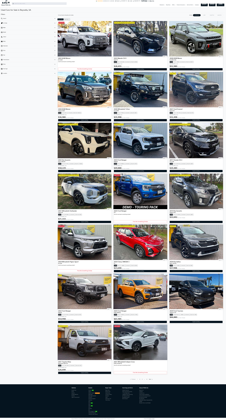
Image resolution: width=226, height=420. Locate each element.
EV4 (89, 403)
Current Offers (108, 394)
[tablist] (208, 15)
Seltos (89, 391)
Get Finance (212, 4)
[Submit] (13, 3)
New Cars (107, 390)
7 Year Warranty (126, 393)
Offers (173, 4)
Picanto (90, 408)
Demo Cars (107, 391)
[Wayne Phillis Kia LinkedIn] (153, 1)
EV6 (89, 405)
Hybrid (73, 393)
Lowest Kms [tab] (219, 15)
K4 (89, 410)
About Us (141, 390)
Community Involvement (144, 395)
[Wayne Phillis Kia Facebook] (148, 1)
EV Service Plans (126, 395)
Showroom (162, 4)
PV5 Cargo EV (91, 411)
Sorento (90, 397)
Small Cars (74, 390)
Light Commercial (75, 397)
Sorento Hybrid (91, 398)
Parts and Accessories (127, 391)
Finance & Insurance (181, 4)
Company (197, 4)
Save (164, 56)
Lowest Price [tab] (212, 15)
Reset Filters (60, 19)
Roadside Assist (125, 397)
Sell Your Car (204, 4)
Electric (73, 395)
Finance (107, 395)
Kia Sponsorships (143, 397)
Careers (141, 391)
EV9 (89, 407)
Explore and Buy (140, 69)
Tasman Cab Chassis (93, 414)
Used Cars (107, 393)
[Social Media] (152, 1)
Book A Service (220, 4)
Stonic (89, 390)
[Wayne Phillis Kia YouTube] (151, 1)
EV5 (89, 404)
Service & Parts (190, 4)
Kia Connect (125, 398)
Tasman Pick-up (92, 412)
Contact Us (141, 393)
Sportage (90, 394)
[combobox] (39, 3)
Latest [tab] (204, 15)
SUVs (73, 391)
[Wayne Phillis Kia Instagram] (149, 1)
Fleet (106, 397)
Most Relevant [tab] (196, 15)
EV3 (89, 401)
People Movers (75, 394)
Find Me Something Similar (84, 69)
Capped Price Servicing (127, 394)
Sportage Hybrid (92, 395)
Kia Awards (141, 398)
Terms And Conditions (144, 394)
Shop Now (168, 4)
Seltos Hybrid (91, 393)
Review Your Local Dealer (145, 403)
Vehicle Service (125, 390)
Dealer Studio (151, 418)
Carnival (90, 400)
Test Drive (107, 400)
